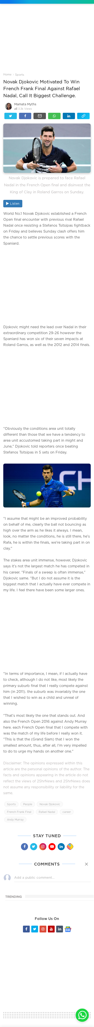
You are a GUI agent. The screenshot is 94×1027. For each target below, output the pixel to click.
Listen (14, 203)
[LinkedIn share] (69, 116)
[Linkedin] (60, 846)
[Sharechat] (70, 846)
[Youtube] (51, 846)
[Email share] (39, 116)
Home (7, 74)
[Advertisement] (47, 41)
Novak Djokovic (50, 804)
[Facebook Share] (25, 116)
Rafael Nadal (47, 811)
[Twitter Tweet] (10, 116)
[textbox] (47, 285)
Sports (19, 74)
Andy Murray (15, 819)
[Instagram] (42, 846)
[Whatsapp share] (54, 116)
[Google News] (67, 929)
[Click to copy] (83, 116)
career (67, 811)
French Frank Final (19, 811)
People (27, 804)
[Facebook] (24, 846)
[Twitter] (33, 846)
